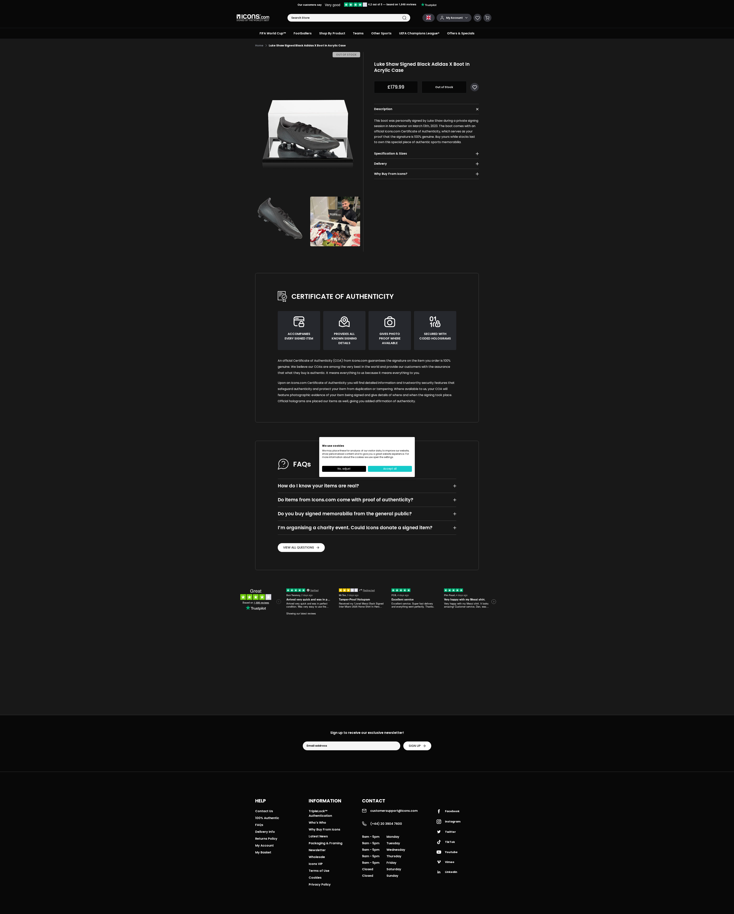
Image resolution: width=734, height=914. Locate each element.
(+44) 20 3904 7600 (386, 824)
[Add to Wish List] (474, 87)
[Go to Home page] (253, 17)
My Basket (263, 852)
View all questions (298, 547)
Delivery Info (265, 832)
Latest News (318, 836)
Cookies (315, 877)
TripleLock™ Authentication (320, 813)
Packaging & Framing (325, 843)
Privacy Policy (320, 884)
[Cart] (487, 18)
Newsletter (317, 850)
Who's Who (317, 822)
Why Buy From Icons (324, 829)
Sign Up (415, 746)
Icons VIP (316, 864)
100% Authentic (267, 818)
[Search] (404, 18)
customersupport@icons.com (394, 811)
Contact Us (264, 811)
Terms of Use (319, 871)
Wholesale (317, 857)
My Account (264, 845)
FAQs (259, 825)
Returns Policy (266, 838)
